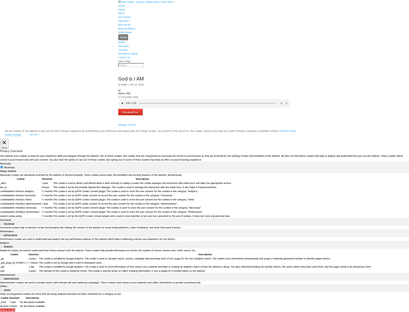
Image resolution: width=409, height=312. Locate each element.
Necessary (9, 167)
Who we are (124, 24)
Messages (123, 45)
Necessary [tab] (5, 163)
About (121, 13)
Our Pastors (124, 17)
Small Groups (125, 32)
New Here (123, 20)
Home (121, 5)
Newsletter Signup (128, 53)
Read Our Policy (287, 130)
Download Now (130, 112)
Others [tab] (3, 286)
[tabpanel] (204, 195)
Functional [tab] (5, 219)
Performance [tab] (7, 231)
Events (121, 9)
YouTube (122, 49)
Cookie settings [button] (13, 134)
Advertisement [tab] (7, 274)
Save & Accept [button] (7, 310)
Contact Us (124, 57)
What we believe (126, 28)
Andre (124, 84)
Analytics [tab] (4, 242)
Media (121, 42)
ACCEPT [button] (34, 134)
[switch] (2, 224)
